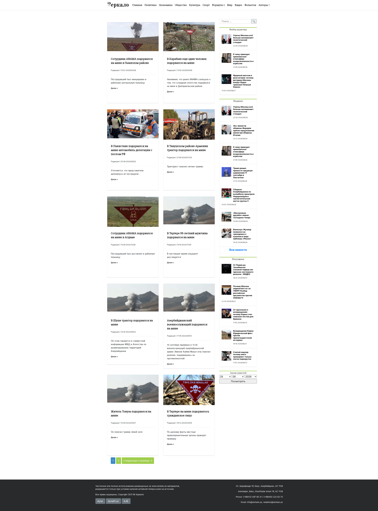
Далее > (114, 88)
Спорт (206, 5)
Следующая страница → (138, 460)
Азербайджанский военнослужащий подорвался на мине (187, 324)
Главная (137, 5)
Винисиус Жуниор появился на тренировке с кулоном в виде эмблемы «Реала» (242, 234)
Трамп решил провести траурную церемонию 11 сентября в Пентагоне (243, 173)
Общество (181, 5)
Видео (238, 5)
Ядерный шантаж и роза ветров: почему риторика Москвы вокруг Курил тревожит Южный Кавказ (243, 81)
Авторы (263, 5)
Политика (151, 5)
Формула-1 (218, 5)
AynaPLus (113, 501)
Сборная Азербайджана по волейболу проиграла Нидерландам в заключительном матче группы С (244, 195)
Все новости (238, 250)
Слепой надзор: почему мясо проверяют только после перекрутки (242, 355)
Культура (194, 5)
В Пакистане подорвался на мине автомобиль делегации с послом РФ (131, 150)
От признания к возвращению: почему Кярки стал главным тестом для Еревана (243, 314)
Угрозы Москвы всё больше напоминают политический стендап (243, 38)
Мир (229, 5)
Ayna (100, 501)
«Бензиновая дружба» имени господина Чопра (241, 215)
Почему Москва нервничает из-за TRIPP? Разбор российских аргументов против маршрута (242, 292)
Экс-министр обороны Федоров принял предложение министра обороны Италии (243, 130)
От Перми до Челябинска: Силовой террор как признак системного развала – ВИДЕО (243, 269)
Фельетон (250, 5)
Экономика (165, 5)
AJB (126, 501)
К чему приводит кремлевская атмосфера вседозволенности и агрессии (243, 59)
